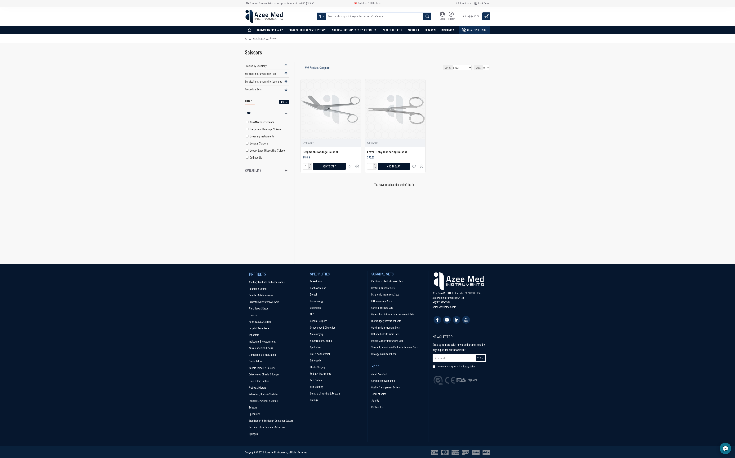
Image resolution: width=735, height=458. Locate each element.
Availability (253, 170)
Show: (478, 67)
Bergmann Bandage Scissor (320, 152)
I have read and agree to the (455, 366)
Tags (248, 113)
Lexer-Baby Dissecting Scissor (387, 152)
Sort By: (448, 67)
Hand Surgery (259, 38)
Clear (285, 102)
